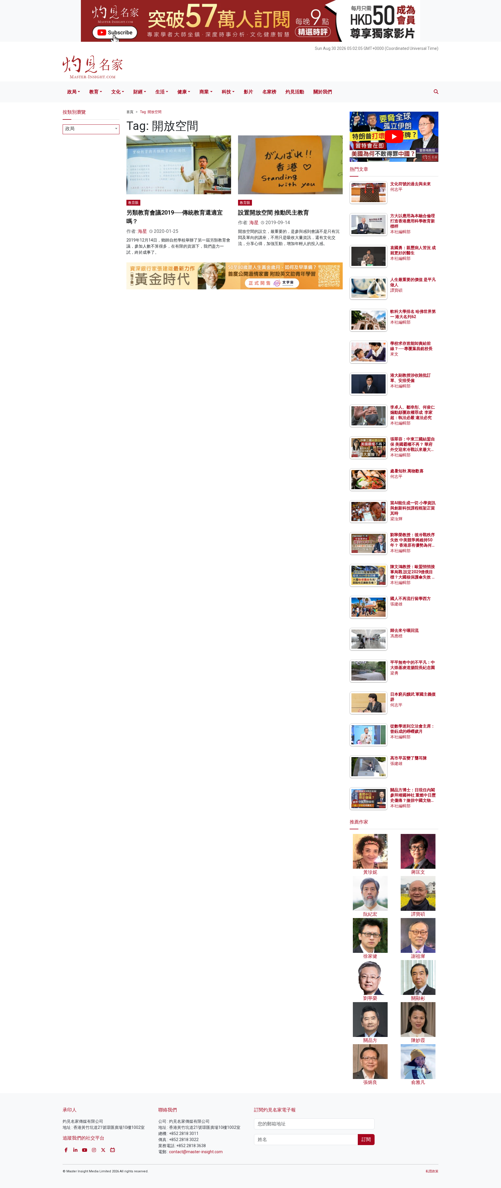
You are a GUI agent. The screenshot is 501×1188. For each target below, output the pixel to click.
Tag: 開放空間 (150, 112)
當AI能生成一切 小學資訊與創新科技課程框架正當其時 (412, 508)
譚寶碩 (396, 290)
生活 (160, 92)
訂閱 (366, 1139)
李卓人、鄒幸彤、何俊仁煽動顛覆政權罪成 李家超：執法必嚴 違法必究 (412, 412)
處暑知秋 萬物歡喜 (407, 471)
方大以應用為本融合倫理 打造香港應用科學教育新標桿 (413, 220)
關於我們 (322, 92)
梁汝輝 (396, 518)
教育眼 (133, 203)
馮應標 (396, 636)
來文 (394, 354)
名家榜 (269, 92)
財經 (138, 92)
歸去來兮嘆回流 (404, 630)
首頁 (129, 112)
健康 (182, 92)
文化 (116, 92)
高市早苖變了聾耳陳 (408, 758)
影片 (248, 92)
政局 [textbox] (70, 128)
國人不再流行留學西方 (410, 598)
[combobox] (91, 129)
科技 (226, 92)
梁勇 (394, 673)
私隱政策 (432, 1171)
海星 (142, 231)
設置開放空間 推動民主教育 (273, 212)
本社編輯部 (400, 231)
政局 (72, 92)
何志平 (396, 189)
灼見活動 (295, 92)
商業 (204, 92)
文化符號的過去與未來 (410, 184)
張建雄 (396, 604)
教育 (94, 92)
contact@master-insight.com (196, 1151)
